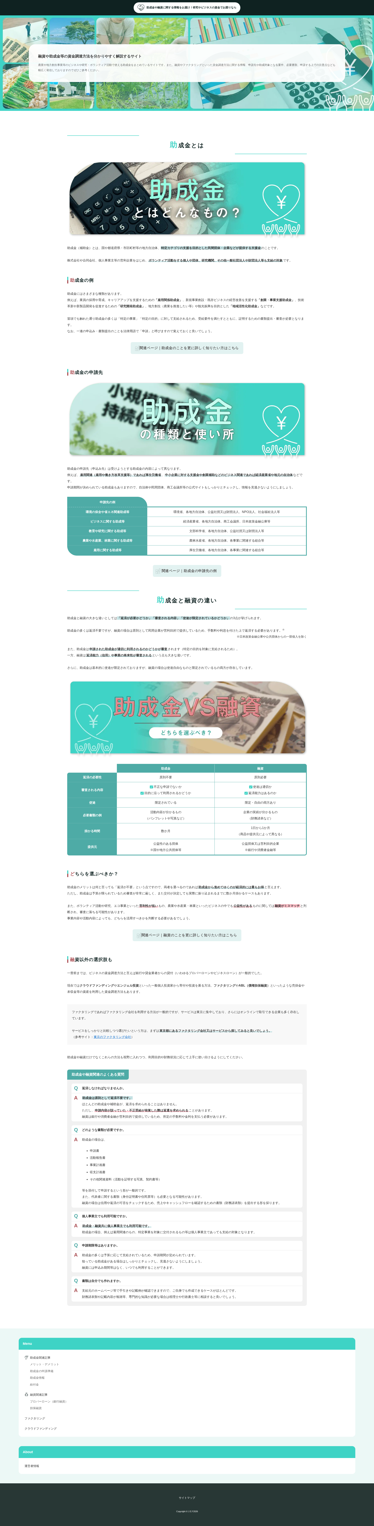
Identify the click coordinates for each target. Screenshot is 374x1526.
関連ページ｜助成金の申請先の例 (189, 571)
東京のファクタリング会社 (112, 1037)
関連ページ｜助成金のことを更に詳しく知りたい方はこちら (189, 348)
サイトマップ (187, 1497)
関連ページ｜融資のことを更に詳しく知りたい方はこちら (189, 935)
